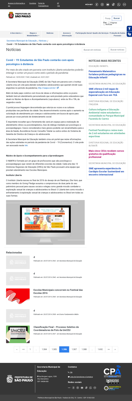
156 (71, 372)
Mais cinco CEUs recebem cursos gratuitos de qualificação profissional (106, 153)
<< (23, 349)
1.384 (44, 349)
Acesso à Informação (67, 34)
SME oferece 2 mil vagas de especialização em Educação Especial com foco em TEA (104, 92)
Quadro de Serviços (100, 33)
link (26, 145)
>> (109, 349)
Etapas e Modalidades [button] (32, 34)
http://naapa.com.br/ (48, 88)
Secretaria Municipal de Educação (22, 41)
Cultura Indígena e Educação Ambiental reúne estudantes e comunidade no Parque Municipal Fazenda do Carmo (106, 114)
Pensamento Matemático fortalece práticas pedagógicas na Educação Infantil (107, 74)
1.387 (74, 349)
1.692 (100, 349)
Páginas (113, 22)
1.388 (84, 349)
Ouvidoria (32, 3)
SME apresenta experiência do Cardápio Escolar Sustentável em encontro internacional (106, 171)
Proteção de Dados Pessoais (117, 34)
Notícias (109, 24)
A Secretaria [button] (15, 33)
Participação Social (84, 33)
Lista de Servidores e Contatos (81, 377)
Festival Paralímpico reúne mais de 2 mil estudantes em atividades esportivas (107, 133)
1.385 (54, 349)
